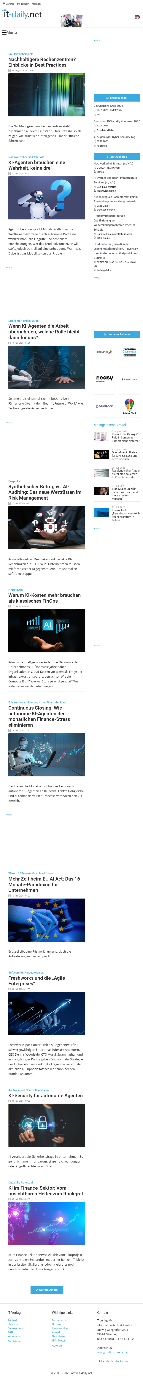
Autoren (57, 1345)
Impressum (14, 1336)
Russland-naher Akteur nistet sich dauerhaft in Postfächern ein (126, 474)
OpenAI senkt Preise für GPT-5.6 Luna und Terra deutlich (124, 456)
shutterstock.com (117, 1361)
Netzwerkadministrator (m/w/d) (113, 163)
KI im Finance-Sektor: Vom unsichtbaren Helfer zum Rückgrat (45, 1191)
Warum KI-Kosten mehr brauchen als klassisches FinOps (44, 598)
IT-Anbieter (58, 1340)
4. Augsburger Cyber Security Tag (114, 137)
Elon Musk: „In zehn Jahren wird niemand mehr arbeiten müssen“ (125, 494)
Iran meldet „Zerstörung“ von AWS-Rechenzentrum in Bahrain (126, 515)
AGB (10, 1332)
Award (56, 1332)
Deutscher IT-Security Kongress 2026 (117, 121)
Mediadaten (59, 1320)
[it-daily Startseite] (28, 14)
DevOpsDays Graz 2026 (108, 105)
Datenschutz (15, 1328)
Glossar (57, 1324)
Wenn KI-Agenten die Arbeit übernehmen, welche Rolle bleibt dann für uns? (44, 331)
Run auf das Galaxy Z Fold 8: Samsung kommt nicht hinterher (125, 438)
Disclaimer (14, 1341)
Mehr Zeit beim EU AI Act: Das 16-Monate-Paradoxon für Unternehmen (45, 884)
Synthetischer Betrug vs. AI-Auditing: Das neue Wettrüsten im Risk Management (45, 492)
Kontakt (12, 1320)
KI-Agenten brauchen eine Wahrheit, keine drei (36, 165)
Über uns (12, 1324)
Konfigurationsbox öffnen (113, 1352)
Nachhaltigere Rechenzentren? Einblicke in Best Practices (42, 62)
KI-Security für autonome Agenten (45, 1095)
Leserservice (60, 1328)
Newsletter (59, 1336)
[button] (9, 32)
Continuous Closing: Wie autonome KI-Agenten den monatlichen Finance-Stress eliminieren (39, 716)
